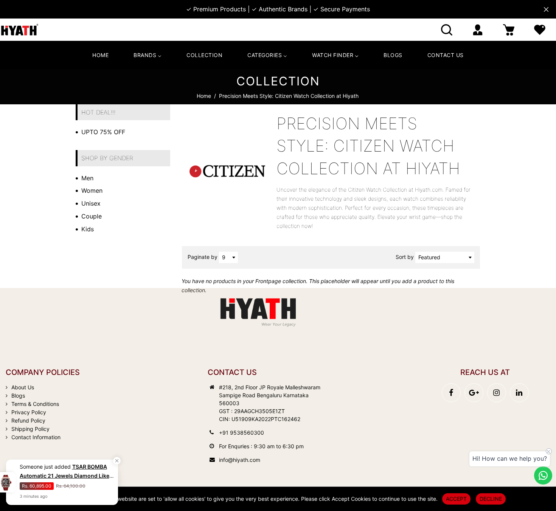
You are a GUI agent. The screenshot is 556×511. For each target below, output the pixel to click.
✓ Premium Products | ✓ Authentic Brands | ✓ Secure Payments (278, 9)
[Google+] (473, 392)
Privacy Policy (28, 412)
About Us (22, 387)
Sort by (405, 257)
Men (87, 178)
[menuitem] (100, 54)
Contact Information (36, 437)
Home (204, 96)
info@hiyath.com (239, 460)
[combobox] (228, 257)
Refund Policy (28, 420)
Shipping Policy (30, 429)
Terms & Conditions (35, 404)
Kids (87, 229)
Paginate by (202, 257)
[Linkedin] (519, 392)
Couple (91, 216)
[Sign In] (477, 29)
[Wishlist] (539, 29)
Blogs (18, 395)
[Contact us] (543, 475)
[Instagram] (496, 392)
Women (92, 190)
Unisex (91, 203)
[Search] (446, 29)
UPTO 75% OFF (103, 132)
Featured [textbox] (429, 257)
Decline (491, 499)
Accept (456, 499)
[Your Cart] (508, 29)
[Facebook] (451, 392)
